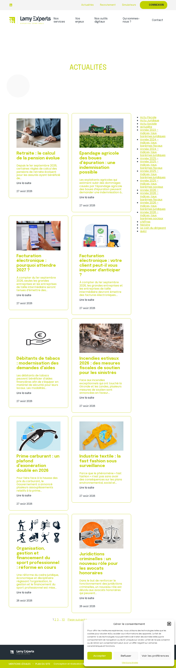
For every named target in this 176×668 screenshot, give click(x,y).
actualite (146, 127)
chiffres (145, 222)
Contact (157, 20)
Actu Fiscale (148, 117)
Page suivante (77, 619)
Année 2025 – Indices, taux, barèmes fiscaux (151, 165)
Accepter (99, 655)
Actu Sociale (148, 124)
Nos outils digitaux (101, 20)
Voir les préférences (155, 655)
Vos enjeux (79, 20)
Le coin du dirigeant (153, 228)
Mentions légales (130, 662)
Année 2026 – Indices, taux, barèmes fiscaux (151, 196)
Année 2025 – (149, 158)
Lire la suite (23, 183)
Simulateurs (129, 5)
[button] (169, 624)
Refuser (126, 655)
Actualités (87, 5)
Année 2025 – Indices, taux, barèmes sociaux (151, 184)
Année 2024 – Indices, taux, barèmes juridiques (153, 152)
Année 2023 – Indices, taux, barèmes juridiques (153, 133)
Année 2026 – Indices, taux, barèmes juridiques (153, 206)
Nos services (59, 20)
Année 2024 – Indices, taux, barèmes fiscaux (151, 143)
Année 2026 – (149, 190)
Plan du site (42, 663)
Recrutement (108, 5)
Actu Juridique (149, 120)
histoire (145, 225)
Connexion (156, 5)
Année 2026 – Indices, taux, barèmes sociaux (151, 215)
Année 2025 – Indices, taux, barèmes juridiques (153, 174)
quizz (143, 231)
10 (63, 619)
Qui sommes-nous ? (131, 20)
